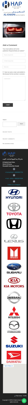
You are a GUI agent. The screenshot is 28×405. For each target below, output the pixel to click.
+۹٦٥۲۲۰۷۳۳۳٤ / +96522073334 (14, 178)
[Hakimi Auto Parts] (13, 5)
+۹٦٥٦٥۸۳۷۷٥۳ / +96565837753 (14, 172)
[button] (24, 400)
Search (4, 119)
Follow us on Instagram (14, 184)
